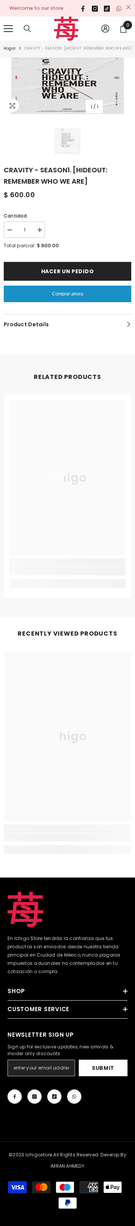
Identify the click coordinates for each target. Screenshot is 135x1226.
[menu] (8, 28)
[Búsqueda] (27, 28)
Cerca (128, 7)
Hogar (10, 48)
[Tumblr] (54, 1096)
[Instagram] (34, 1096)
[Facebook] (15, 1096)
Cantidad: (16, 216)
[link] (67, 571)
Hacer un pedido (67, 271)
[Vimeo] (74, 1096)
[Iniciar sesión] (105, 28)
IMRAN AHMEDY (67, 1166)
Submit (103, 1068)
